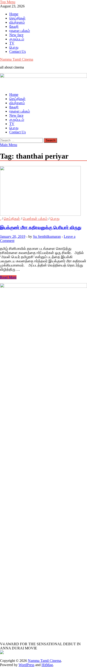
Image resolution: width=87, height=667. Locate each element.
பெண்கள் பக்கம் (35, 219)
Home (13, 14)
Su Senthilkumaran (47, 236)
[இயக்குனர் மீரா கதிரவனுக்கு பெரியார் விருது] (43, 191)
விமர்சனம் (17, 22)
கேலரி (14, 26)
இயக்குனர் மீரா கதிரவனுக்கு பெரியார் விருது (40, 227)
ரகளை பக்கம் (19, 31)
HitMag (47, 665)
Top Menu (7, 2)
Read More (8, 277)
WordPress (26, 665)
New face (16, 35)
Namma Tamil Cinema (16, 59)
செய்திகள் (17, 18)
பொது (14, 47)
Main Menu (8, 145)
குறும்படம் (16, 39)
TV (11, 43)
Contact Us (17, 51)
